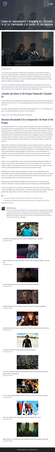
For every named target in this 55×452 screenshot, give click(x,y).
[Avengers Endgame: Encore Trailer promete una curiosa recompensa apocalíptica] (27, 303)
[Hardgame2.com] (4, 4)
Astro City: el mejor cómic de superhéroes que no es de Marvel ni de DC (22, 417)
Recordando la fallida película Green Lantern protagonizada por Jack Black (23, 239)
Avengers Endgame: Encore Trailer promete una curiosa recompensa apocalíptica (24, 306)
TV (4, 196)
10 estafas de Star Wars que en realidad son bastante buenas (19, 350)
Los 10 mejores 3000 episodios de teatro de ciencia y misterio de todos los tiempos (25, 395)
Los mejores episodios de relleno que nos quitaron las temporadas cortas (23, 198)
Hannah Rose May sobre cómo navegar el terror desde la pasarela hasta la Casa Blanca (26, 328)
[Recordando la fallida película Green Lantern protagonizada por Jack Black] (27, 235)
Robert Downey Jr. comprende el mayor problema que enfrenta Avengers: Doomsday (25, 439)
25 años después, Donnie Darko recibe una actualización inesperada (21, 284)
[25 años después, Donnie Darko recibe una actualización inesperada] (27, 281)
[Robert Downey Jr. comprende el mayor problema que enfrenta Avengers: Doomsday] (27, 436)
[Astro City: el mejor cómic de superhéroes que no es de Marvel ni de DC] (27, 414)
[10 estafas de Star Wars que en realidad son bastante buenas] (27, 346)
